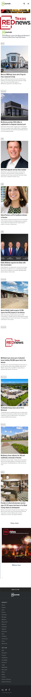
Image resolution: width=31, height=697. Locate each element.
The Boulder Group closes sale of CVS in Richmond (12, 408)
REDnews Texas (16, 565)
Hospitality (4, 660)
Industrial (3, 91)
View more (15, 523)
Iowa (3, 610)
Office (2, 472)
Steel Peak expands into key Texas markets (13, 169)
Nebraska (4, 631)
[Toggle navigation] (28, 3)
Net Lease (3, 377)
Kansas (4, 612)
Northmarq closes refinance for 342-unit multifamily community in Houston (13, 456)
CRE (2, 139)
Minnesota (4, 622)
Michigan (4, 617)
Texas (3, 641)
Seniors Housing (6, 679)
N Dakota (4, 627)
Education (4, 653)
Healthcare (4, 657)
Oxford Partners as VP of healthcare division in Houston (14, 216)
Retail (2, 43)
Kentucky (4, 614)
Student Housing (6, 682)
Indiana (4, 607)
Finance (3, 424)
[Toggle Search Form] (24, 3)
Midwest (4, 619)
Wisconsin (4, 643)
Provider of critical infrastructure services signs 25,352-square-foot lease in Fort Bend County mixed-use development (14, 505)
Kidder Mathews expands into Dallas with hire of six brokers (13, 263)
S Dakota (4, 636)
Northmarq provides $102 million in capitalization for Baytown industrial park (13, 123)
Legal (3, 665)
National (4, 629)
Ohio (3, 634)
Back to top (15, 589)
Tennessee (5, 639)
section (4, 677)
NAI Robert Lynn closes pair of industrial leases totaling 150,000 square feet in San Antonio (13, 360)
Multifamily (4, 667)
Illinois (3, 605)
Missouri (4, 624)
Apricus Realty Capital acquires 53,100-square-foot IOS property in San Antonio (13, 311)
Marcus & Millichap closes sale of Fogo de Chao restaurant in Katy (13, 75)
